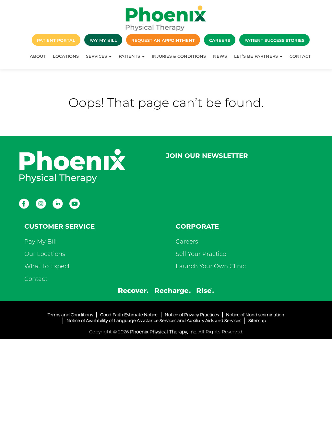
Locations (66, 56)
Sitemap (257, 320)
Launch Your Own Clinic (211, 266)
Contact (300, 56)
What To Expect (47, 266)
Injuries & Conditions (179, 56)
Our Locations (44, 253)
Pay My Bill (40, 241)
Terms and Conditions (70, 314)
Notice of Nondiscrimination (255, 314)
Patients (130, 56)
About (38, 56)
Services (97, 56)
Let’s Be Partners (256, 56)
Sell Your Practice (201, 253)
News (220, 56)
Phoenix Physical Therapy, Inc (163, 332)
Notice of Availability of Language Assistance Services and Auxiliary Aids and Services (153, 320)
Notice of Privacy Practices (192, 314)
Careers (187, 241)
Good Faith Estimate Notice (129, 314)
